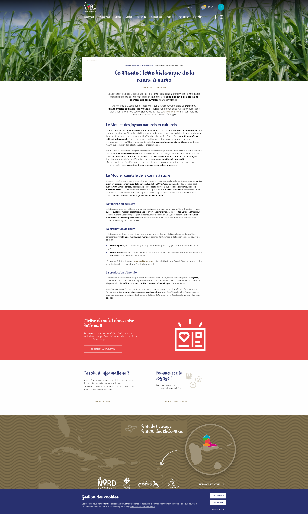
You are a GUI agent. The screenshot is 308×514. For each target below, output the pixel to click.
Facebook (216, 17)
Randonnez (156, 17)
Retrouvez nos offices (209, 484)
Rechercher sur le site (221, 7)
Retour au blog (91, 60)
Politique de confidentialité (142, 506)
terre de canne (171, 111)
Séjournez (141, 17)
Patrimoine (161, 88)
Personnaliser (218, 509)
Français (189, 7)
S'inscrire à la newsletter (103, 349)
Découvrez (89, 17)
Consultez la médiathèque (175, 402)
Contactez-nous (103, 402)
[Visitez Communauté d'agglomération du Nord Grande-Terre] (173, 484)
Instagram (221, 17)
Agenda (170, 17)
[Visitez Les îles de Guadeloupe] (148, 484)
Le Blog (198, 16)
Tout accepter (218, 496)
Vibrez (129, 17)
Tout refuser (218, 502)
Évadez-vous (104, 17)
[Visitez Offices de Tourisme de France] (126, 484)
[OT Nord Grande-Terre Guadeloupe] (90, 7)
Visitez (118, 17)
